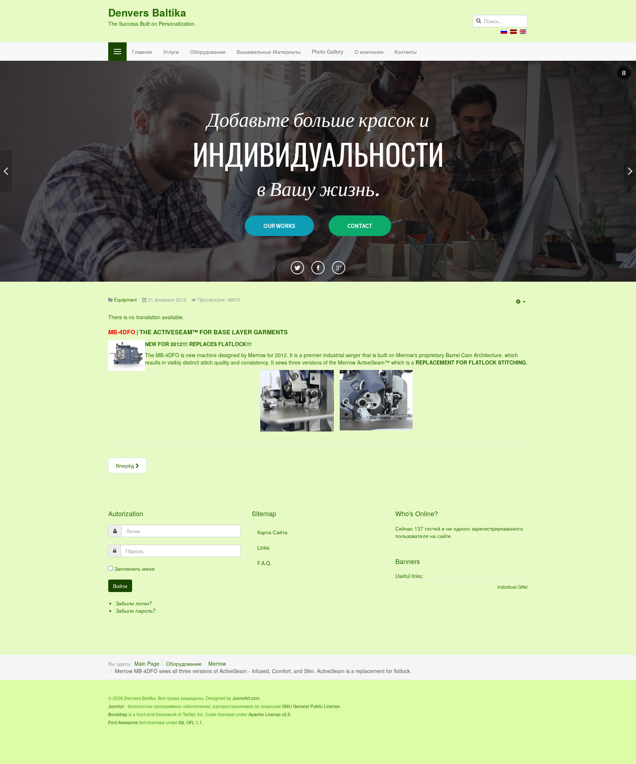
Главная (142, 51)
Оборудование (208, 51)
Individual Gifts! (512, 587)
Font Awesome (123, 722)
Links (263, 547)
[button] (623, 73)
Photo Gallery (327, 51)
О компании (369, 51)
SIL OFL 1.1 (190, 722)
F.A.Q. (264, 563)
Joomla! (116, 706)
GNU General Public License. (311, 706)
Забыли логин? (134, 603)
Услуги (171, 51)
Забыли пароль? (136, 610)
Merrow (217, 663)
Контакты (406, 51)
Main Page (146, 663)
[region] (318, 171)
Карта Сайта (272, 532)
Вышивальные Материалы (269, 51)
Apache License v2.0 (269, 714)
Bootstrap (117, 714)
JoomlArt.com (245, 698)
